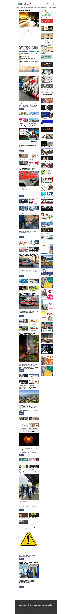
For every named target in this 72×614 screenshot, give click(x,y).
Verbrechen (32, 7)
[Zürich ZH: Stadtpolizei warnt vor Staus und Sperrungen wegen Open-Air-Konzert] (29, 396)
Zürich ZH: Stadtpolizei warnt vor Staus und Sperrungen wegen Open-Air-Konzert (28, 388)
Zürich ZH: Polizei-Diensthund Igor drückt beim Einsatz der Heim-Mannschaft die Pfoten (28, 75)
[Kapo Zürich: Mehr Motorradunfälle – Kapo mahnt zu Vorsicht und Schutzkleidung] (29, 135)
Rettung (46, 7)
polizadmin (22, 27)
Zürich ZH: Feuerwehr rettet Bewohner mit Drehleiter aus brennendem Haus (27, 334)
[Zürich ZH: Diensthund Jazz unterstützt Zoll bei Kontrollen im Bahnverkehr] (29, 487)
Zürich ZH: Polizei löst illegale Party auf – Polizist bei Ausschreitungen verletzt (27, 169)
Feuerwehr (43, 7)
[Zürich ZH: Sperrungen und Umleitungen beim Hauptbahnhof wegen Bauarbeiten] (29, 539)
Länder (28, 7)
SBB (37, 7)
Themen (30, 7)
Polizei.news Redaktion (25, 186)
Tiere (50, 7)
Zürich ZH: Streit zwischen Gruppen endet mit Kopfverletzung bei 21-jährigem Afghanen (28, 255)
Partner (55, 7)
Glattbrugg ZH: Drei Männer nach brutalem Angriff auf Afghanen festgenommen (28, 214)
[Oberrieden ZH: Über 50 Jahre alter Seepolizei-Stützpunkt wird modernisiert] (29, 571)
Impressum (20, 601)
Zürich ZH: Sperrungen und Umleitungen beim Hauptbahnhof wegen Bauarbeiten (28, 528)
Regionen (19, 7)
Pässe (39, 7)
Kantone (22, 7)
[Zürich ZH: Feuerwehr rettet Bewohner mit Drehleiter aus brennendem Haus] (29, 348)
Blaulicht (52, 7)
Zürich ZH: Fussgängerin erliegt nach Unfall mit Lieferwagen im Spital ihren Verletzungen (28, 431)
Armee (48, 7)
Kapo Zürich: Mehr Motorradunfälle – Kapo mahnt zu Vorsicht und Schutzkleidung (28, 126)
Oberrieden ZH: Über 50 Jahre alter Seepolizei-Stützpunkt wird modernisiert (28, 563)
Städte (24, 7)
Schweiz (17, 7)
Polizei (41, 7)
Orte (26, 7)
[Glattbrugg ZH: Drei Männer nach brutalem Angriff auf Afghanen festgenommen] (29, 222)
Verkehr (36, 7)
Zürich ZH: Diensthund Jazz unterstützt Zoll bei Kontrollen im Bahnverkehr (29, 472)
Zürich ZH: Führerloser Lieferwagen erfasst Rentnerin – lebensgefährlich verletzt (28, 294)
